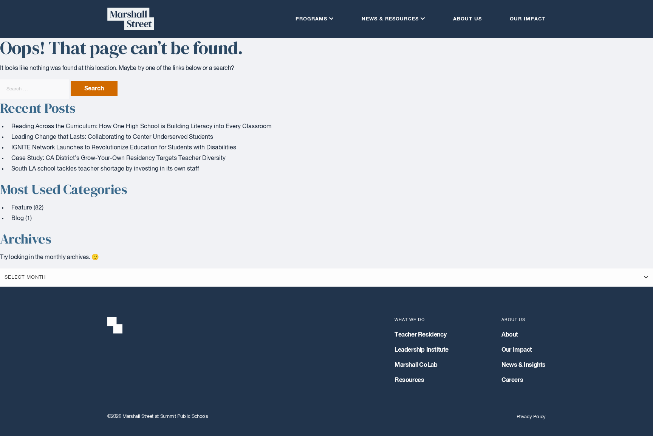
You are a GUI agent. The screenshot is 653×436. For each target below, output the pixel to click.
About (509, 335)
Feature (21, 208)
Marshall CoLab (416, 365)
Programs (311, 19)
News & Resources (390, 19)
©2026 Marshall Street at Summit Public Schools (157, 416)
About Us (467, 19)
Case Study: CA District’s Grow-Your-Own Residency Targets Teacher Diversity (118, 158)
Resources (409, 380)
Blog (17, 219)
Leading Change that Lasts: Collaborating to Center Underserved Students (112, 137)
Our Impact (528, 19)
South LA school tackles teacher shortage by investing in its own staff (105, 169)
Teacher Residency (420, 335)
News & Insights (523, 365)
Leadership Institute (422, 350)
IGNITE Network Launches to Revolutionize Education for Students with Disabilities (123, 148)
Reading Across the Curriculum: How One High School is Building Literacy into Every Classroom (141, 127)
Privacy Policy (531, 416)
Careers (512, 380)
